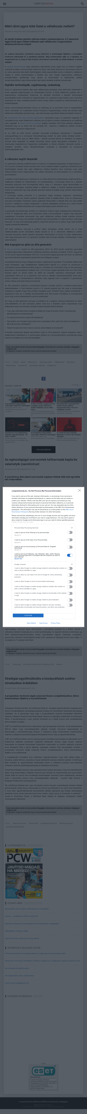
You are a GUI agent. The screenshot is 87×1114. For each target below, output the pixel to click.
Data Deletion (31, 623)
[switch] (70, 532)
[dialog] (43, 557)
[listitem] (43, 528)
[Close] (80, 491)
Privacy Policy (55, 623)
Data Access (43, 623)
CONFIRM (28, 615)
